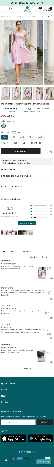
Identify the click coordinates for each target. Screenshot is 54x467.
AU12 (31, 137)
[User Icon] (45, 9)
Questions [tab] (26, 251)
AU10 (22, 137)
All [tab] (4, 251)
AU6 (5, 137)
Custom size (36, 143)
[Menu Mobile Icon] (2, 9)
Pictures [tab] (14, 251)
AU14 (40, 137)
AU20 (24, 143)
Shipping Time (10, 163)
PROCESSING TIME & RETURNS (16, 176)
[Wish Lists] (45, 151)
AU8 (13, 137)
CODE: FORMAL (27, 3)
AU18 (14, 143)
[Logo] (27, 9)
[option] (21, 52)
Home (3, 16)
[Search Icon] (13, 9)
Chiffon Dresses (15, 16)
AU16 (5, 143)
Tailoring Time (10, 160)
